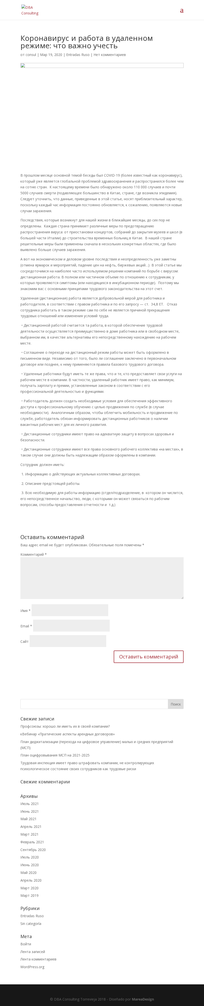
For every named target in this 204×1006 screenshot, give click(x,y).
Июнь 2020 (29, 864)
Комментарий (33, 554)
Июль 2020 (29, 857)
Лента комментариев (38, 959)
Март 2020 (29, 888)
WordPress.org (32, 966)
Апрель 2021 (31, 826)
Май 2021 (28, 818)
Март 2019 (29, 895)
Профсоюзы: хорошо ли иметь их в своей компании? (65, 726)
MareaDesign (143, 999)
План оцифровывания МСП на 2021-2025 (55, 755)
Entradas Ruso (78, 54)
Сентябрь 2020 (33, 849)
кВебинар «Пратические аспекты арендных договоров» (67, 734)
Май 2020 (28, 872)
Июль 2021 (29, 803)
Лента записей (32, 951)
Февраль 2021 (32, 842)
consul (31, 54)
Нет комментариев (110, 54)
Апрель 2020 (31, 880)
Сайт (24, 641)
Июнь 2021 (29, 811)
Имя (25, 610)
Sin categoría (30, 923)
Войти (25, 944)
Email (26, 626)
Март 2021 (29, 834)
